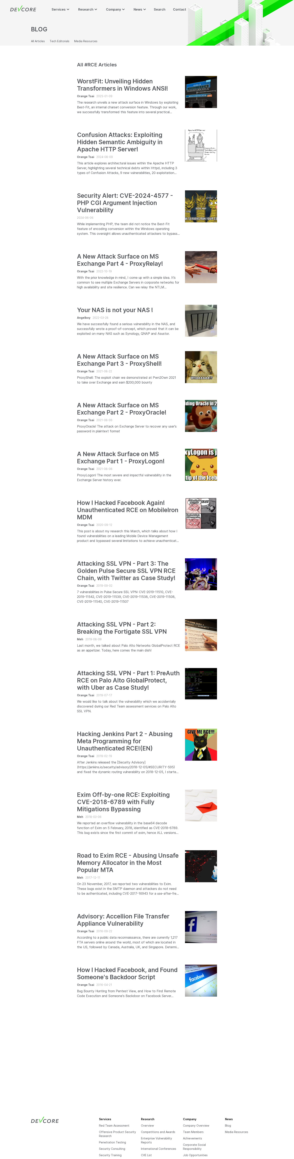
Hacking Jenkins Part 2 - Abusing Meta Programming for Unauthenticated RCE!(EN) (125, 741)
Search (159, 9)
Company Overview (196, 1125)
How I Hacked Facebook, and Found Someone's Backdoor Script (127, 973)
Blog (228, 1125)
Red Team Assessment (114, 1125)
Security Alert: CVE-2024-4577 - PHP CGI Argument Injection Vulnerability (125, 203)
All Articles (38, 41)
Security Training (110, 1155)
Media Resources (85, 41)
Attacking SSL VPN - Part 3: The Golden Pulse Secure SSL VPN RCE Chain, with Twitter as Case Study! (126, 570)
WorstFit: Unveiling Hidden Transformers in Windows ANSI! (122, 85)
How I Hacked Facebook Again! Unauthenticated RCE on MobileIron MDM (127, 510)
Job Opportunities (195, 1155)
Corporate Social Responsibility (194, 1146)
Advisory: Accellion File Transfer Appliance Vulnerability (123, 920)
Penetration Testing (112, 1142)
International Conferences (158, 1148)
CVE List (146, 1155)
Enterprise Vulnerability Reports (156, 1140)
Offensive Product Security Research (117, 1134)
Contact (179, 9)
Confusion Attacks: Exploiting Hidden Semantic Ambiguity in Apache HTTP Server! (120, 142)
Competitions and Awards (158, 1132)
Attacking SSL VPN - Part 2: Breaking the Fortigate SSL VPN (122, 628)
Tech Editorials (59, 41)
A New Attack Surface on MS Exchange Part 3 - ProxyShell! (119, 360)
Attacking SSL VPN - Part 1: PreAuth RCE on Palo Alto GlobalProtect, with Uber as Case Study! (128, 680)
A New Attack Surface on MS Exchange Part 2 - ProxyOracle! (121, 409)
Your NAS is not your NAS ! (115, 310)
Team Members (193, 1132)
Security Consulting (112, 1148)
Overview (147, 1125)
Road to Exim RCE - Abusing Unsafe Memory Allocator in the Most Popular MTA (128, 862)
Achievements (192, 1138)
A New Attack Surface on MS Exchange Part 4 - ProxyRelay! (120, 260)
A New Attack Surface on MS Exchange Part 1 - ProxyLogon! (121, 457)
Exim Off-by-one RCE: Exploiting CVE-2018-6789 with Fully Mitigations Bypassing (123, 802)
